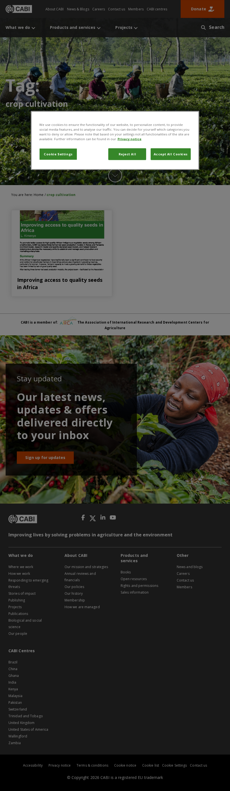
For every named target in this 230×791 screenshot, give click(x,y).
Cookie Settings (58, 154)
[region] (115, 140)
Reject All (127, 154)
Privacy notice (129, 139)
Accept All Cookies (171, 154)
